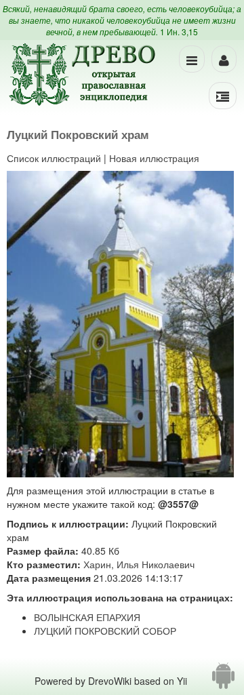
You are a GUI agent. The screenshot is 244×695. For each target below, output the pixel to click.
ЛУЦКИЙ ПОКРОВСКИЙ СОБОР (105, 630)
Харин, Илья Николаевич (139, 564)
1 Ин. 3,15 (179, 31)
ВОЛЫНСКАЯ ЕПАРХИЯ (87, 617)
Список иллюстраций (54, 158)
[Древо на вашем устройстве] (223, 681)
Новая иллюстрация (154, 158)
